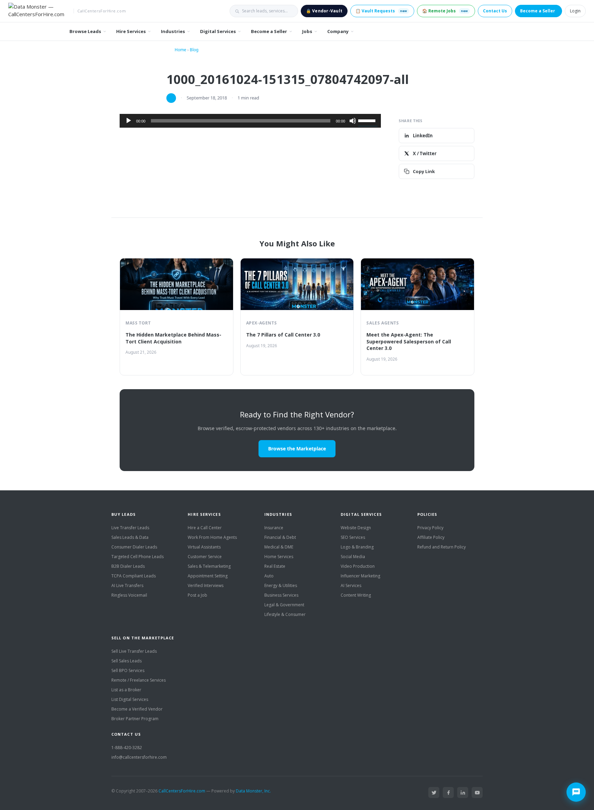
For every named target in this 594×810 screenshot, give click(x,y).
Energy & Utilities (280, 585)
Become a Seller (537, 11)
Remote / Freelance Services (138, 680)
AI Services (351, 585)
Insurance (273, 528)
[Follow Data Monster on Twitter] (433, 792)
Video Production (358, 566)
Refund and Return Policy (441, 547)
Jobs (307, 31)
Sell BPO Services (127, 670)
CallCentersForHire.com (181, 791)
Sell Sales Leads (126, 661)
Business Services (281, 595)
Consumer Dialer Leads (134, 547)
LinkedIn (423, 135)
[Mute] (352, 120)
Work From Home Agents (212, 537)
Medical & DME (278, 547)
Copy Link (424, 171)
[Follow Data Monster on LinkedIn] (462, 792)
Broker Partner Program (134, 719)
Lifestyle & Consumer (285, 614)
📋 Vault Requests (381, 11)
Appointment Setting (208, 576)
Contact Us (495, 11)
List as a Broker (126, 690)
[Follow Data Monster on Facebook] (448, 792)
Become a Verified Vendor (137, 709)
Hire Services (131, 31)
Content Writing (356, 595)
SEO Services (353, 537)
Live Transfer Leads (130, 528)
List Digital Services (129, 699)
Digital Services (218, 31)
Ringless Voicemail (129, 595)
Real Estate (274, 566)
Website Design (356, 528)
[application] (250, 121)
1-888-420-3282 (126, 747)
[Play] (128, 120)
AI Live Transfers (127, 585)
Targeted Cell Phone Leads (137, 556)
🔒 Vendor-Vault (324, 11)
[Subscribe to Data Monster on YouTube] (477, 792)
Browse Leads (85, 31)
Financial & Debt (280, 537)
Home (180, 50)
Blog (194, 50)
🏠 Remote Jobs (445, 11)
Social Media (353, 556)
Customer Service (205, 556)
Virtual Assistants (204, 547)
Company (338, 31)
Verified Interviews (205, 585)
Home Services (278, 556)
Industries (173, 31)
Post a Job (197, 595)
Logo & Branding (357, 547)
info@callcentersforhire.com (139, 757)
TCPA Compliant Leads (133, 576)
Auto (269, 576)
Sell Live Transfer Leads (134, 651)
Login (575, 11)
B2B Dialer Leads (128, 566)
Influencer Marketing (360, 576)
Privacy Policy (430, 528)
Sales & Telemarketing (209, 566)
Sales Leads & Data (129, 537)
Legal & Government (284, 605)
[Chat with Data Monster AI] (576, 792)
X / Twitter (425, 153)
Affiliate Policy (430, 537)
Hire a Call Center (205, 528)
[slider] (367, 120)
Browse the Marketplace (297, 448)
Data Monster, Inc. (253, 791)
